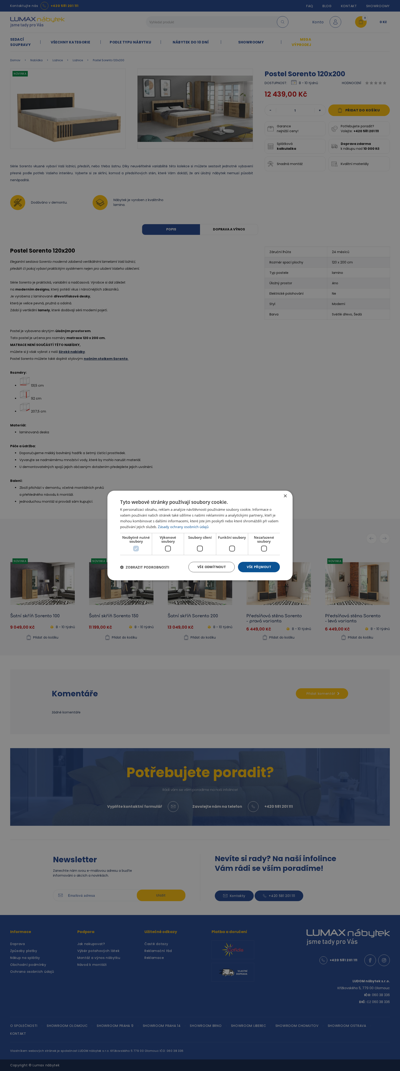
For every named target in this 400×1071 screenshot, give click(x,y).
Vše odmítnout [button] (211, 567)
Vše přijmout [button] (259, 567)
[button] (144, 567)
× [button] (285, 496)
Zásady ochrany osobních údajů (183, 526)
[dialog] (200, 535)
